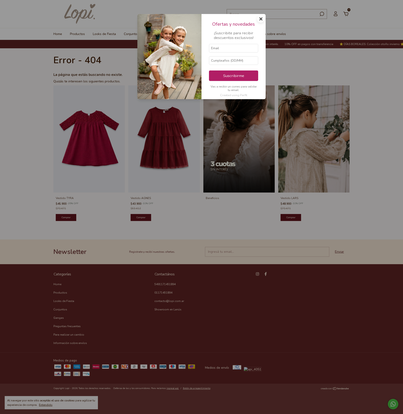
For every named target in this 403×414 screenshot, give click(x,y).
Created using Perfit (233, 95)
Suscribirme (233, 75)
